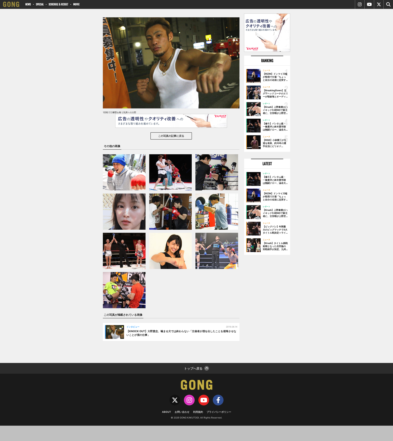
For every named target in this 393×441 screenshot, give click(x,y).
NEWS (28, 4)
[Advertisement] (267, 308)
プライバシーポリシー (219, 411)
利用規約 (198, 411)
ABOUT (166, 411)
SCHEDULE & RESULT (58, 4)
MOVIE (76, 4)
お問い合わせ (182, 411)
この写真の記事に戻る (171, 135)
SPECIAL (40, 4)
